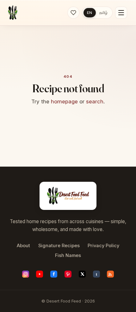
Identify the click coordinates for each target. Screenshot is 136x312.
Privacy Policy (103, 245)
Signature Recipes (59, 245)
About (23, 245)
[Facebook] (53, 274)
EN (89, 12)
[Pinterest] (68, 274)
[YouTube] (39, 274)
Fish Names (68, 255)
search (94, 101)
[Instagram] (25, 274)
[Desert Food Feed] (12, 12)
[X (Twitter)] (82, 274)
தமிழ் (103, 12)
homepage (64, 101)
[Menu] (121, 13)
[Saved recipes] (73, 13)
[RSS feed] (110, 274)
